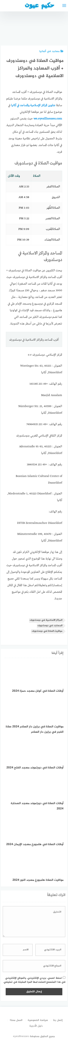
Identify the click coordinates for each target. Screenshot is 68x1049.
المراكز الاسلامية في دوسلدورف (46, 620)
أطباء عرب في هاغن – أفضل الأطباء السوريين (38, 28)
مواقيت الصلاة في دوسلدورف (47, 631)
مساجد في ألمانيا (49, 51)
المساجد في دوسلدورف (49, 626)
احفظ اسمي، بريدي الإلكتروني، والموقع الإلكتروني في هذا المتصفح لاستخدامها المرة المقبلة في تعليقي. (34, 980)
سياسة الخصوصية (38, 1020)
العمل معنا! (16, 1020)
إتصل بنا (58, 1020)
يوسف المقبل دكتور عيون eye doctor (58, 30)
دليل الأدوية (36, 1026)
